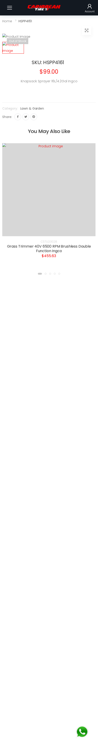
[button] (90, 7)
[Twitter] (25, 116)
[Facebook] (17, 116)
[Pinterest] (33, 116)
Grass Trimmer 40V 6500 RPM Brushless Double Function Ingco (49, 248)
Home (7, 21)
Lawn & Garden (32, 108)
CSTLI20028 (49, 241)
